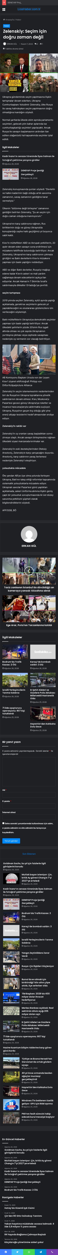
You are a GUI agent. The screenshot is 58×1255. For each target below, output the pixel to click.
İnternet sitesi (9, 812)
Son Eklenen (29, 853)
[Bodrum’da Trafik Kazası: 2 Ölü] (15, 652)
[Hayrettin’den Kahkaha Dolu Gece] (43, 714)
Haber (18, 19)
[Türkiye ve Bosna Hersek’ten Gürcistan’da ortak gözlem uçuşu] (11, 1062)
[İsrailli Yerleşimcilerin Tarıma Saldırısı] (15, 680)
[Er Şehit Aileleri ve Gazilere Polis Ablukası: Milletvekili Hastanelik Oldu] (43, 680)
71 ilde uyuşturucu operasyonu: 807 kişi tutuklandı (13, 710)
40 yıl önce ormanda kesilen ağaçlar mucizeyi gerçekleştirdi (37, 1076)
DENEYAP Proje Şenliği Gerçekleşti (24, 2)
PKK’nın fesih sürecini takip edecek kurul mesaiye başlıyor (38, 1115)
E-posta (6, 801)
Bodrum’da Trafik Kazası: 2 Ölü (11, 663)
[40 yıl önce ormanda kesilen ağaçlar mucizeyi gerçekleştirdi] (11, 1077)
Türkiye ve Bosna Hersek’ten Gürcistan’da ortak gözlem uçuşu (37, 1061)
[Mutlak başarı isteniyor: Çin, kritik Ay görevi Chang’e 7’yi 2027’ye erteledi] (11, 878)
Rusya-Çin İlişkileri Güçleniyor (38, 966)
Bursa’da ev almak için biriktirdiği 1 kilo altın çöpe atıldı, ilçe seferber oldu (36, 982)
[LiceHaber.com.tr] (29, 9)
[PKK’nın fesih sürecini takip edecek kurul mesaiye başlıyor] (11, 1117)
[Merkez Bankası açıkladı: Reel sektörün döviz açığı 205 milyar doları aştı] (11, 1010)
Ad (4, 790)
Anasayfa (9, 19)
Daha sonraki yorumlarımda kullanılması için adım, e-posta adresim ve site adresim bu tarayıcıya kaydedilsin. (27, 828)
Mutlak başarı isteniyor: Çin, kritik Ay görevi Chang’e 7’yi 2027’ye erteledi (37, 877)
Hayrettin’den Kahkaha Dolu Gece (42, 725)
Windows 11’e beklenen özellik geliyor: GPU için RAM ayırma (37, 1102)
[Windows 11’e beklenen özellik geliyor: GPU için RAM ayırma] (11, 1104)
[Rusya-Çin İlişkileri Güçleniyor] (11, 970)
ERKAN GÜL (12, 44)
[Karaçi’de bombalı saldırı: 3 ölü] (43, 652)
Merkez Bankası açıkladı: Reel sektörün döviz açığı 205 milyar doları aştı (38, 1011)
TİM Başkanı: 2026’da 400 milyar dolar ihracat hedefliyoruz (36, 996)
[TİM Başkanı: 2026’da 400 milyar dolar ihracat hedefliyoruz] (11, 997)
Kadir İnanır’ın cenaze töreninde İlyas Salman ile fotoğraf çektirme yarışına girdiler (27, 890)
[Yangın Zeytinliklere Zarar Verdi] (11, 957)
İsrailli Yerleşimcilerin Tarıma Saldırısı (13, 691)
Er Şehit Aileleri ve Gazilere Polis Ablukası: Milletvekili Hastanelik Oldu (42, 694)
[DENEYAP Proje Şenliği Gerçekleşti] (10, 174)
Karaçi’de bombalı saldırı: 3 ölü (40, 663)
